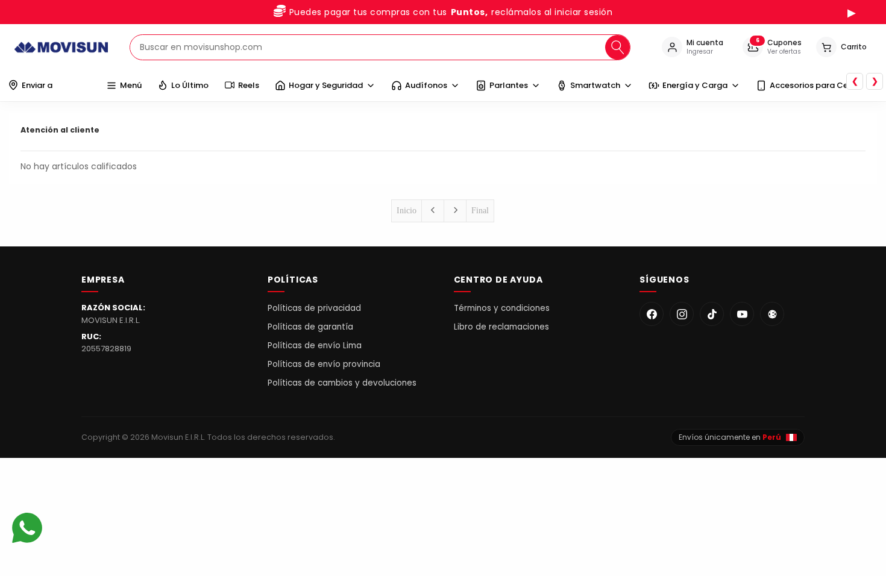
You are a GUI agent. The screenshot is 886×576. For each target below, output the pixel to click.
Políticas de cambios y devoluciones (342, 383)
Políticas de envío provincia (324, 364)
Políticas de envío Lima (315, 345)
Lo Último (190, 85)
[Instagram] (682, 314)
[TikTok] (712, 314)
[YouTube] (742, 314)
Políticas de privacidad (314, 308)
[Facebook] (651, 314)
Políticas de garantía (310, 327)
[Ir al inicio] (61, 47)
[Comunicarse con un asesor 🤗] (27, 529)
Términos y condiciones (502, 308)
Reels (248, 85)
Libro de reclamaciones (501, 327)
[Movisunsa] (772, 314)
